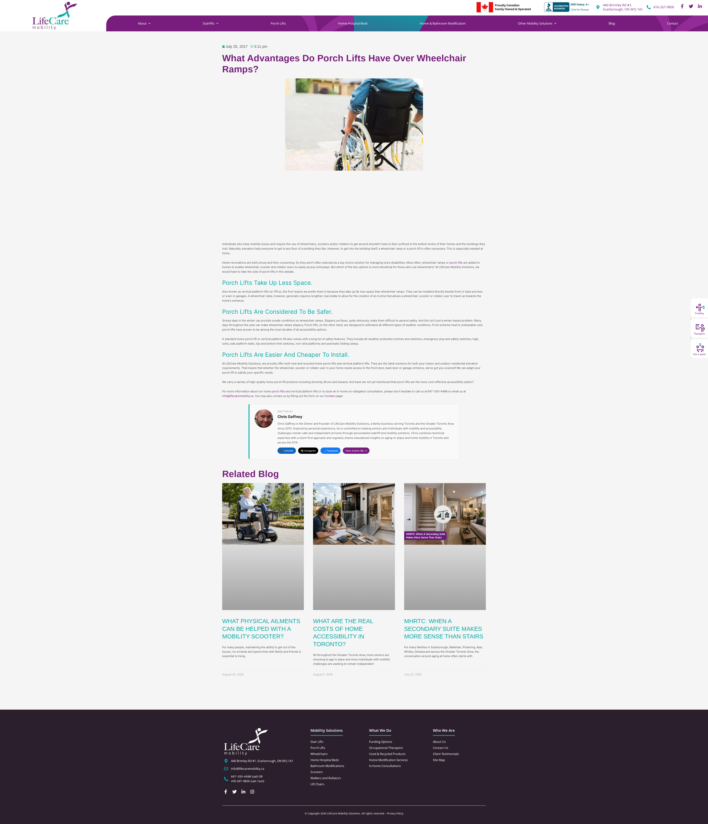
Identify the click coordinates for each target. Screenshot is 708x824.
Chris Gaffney (289, 416)
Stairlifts (208, 23)
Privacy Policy (395, 813)
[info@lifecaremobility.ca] (226, 769)
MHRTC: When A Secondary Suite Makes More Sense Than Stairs (443, 629)
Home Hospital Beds (353, 23)
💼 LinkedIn (286, 450)
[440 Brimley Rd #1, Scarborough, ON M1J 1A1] (226, 761)
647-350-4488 (241, 776)
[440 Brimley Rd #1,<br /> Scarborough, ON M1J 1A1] (598, 7)
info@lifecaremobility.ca (237, 396)
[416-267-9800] (649, 7)
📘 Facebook (330, 450)
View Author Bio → (356, 450)
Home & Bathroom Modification (443, 23)
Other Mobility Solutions (535, 23)
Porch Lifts (278, 23)
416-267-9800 (663, 7)
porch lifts (456, 262)
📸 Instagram (308, 450)
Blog (612, 23)
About (142, 23)
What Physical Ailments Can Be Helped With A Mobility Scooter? (261, 629)
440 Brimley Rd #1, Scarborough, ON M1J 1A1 (623, 7)
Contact (672, 23)
